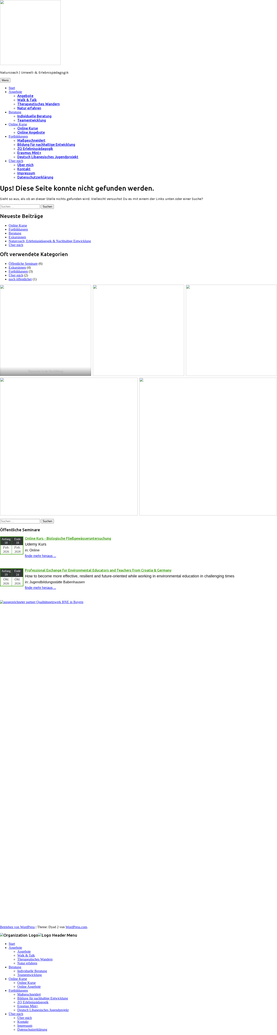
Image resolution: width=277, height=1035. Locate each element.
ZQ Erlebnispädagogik (35, 149)
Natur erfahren (29, 108)
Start (12, 88)
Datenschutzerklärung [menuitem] (32, 1029)
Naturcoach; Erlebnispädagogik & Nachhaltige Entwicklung (50, 241)
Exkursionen (17, 237)
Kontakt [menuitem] (22, 1022)
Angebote (15, 92)
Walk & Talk (27, 100)
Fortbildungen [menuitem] (18, 990)
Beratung (15, 112)
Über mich (16, 161)
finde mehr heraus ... (40, 556)
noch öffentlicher (20, 279)
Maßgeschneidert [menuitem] (29, 994)
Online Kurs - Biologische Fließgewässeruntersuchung (68, 538)
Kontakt (24, 169)
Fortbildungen (18, 136)
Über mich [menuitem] (16, 1014)
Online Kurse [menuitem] (18, 979)
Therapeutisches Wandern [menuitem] (35, 959)
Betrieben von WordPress (17, 927)
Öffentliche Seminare (23, 263)
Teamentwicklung (31, 120)
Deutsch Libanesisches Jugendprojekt (47, 157)
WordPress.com (76, 927)
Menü (5, 80)
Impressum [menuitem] (24, 1025)
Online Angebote (31, 132)
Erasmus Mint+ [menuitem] (27, 1006)
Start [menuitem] (12, 944)
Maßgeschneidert (31, 140)
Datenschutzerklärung (35, 177)
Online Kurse (18, 124)
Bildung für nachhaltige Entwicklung (46, 144)
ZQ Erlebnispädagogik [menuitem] (32, 1002)
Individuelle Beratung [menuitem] (32, 971)
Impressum (26, 173)
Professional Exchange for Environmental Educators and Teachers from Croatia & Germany (98, 570)
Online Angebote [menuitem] (29, 986)
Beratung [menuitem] (15, 967)
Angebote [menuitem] (15, 947)
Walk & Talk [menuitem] (26, 955)
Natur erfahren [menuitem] (27, 963)
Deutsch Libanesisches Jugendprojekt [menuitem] (43, 1010)
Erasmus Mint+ (29, 153)
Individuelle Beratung (34, 116)
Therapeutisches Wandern (38, 104)
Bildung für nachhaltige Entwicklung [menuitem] (42, 998)
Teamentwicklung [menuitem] (29, 975)
